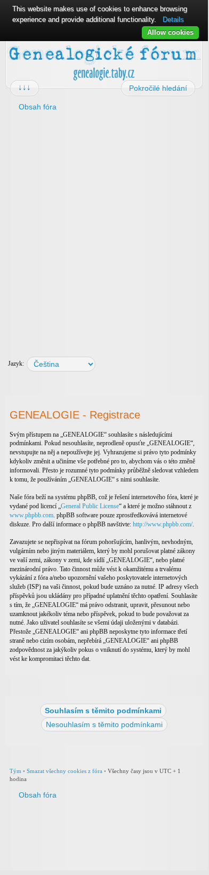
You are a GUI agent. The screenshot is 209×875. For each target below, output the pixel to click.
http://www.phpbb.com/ (162, 524)
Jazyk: (16, 363)
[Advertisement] (104, 230)
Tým (15, 771)
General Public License (90, 506)
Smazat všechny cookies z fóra (64, 771)
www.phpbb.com (31, 515)
